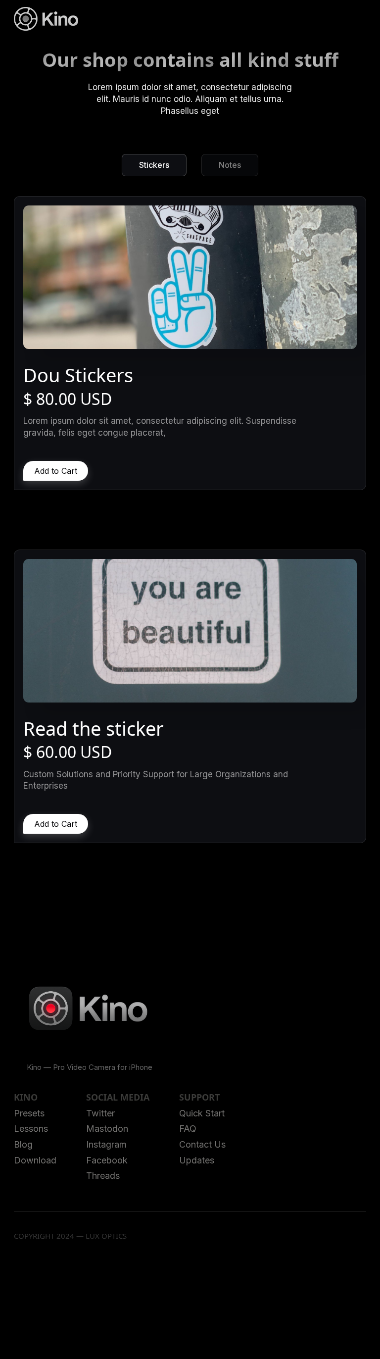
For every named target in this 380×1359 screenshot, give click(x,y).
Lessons (31, 1128)
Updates (196, 1160)
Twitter (100, 1113)
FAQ (187, 1128)
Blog (23, 1144)
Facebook (107, 1160)
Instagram (106, 1144)
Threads (103, 1175)
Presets (29, 1113)
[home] (46, 19)
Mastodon (107, 1128)
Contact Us (202, 1144)
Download (35, 1160)
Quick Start (202, 1113)
